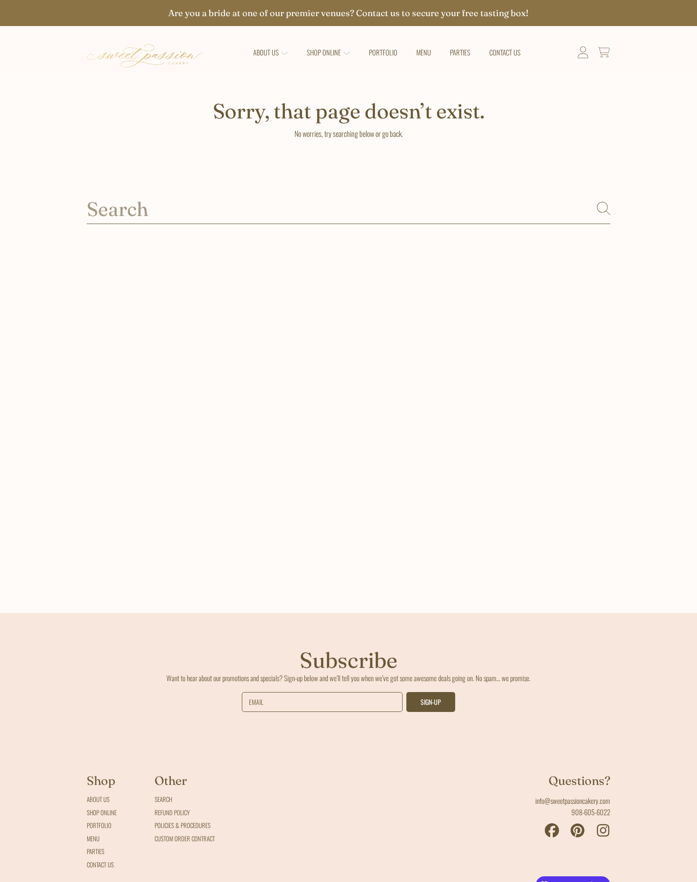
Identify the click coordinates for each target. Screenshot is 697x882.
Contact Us (100, 864)
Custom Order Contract (185, 838)
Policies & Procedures (183, 825)
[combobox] (348, 208)
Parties (95, 851)
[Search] (603, 208)
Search (163, 799)
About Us (266, 52)
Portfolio (99, 825)
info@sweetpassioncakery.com (572, 800)
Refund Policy (172, 812)
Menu (93, 838)
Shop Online (324, 52)
